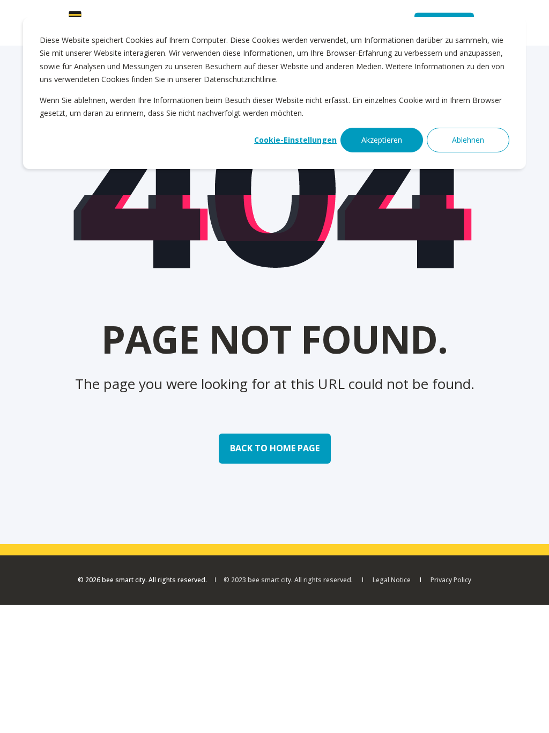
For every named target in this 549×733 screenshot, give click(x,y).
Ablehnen (468, 140)
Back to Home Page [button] (275, 448)
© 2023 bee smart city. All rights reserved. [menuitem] (288, 580)
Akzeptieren (381, 140)
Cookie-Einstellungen (295, 140)
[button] (527, 711)
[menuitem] (392, 580)
